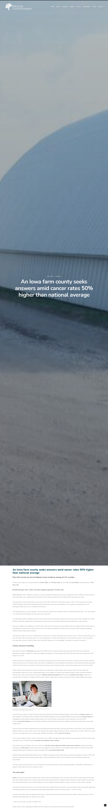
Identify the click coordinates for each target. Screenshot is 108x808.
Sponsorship (86, 6)
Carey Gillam (75, 582)
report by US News (64, 733)
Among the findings (24, 721)
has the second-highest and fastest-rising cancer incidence (62, 745)
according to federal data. (56, 750)
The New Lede (55, 582)
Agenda (72, 6)
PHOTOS (78, 6)
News (94, 6)
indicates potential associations (51, 675)
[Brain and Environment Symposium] (19, 6)
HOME (52, 6)
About (58, 6)
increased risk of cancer (76, 675)
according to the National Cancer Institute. (46, 740)
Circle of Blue (44, 582)
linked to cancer (84, 714)
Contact (100, 6)
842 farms (30, 651)
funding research (87, 717)
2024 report (25, 748)
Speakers (64, 6)
